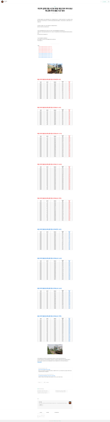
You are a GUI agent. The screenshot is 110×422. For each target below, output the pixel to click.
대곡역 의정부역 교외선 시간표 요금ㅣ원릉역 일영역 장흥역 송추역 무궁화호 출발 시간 (60, 390)
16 (37, 416)
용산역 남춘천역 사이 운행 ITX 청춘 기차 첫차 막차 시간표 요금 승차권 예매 (42, 390)
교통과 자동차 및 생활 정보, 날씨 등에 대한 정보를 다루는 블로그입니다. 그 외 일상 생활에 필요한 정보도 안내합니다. (53, 403)
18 (39, 416)
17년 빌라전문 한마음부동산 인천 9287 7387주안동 (46, 375)
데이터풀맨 (5, 1)
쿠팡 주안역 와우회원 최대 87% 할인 (44, 369)
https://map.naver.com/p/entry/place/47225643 (45, 374)
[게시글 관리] (41, 382)
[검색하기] (101, 1)
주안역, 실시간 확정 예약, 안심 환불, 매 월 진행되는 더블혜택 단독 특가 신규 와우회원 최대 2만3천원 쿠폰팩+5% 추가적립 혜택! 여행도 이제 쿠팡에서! (55, 371)
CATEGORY (104, 1)
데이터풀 (40, 402)
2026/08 (41, 412)
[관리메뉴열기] (108, 1)
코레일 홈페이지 (39, 362)
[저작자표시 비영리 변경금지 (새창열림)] (47, 382)
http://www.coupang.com (42, 368)
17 (38, 416)
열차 (55, 6)
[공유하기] (40, 382)
